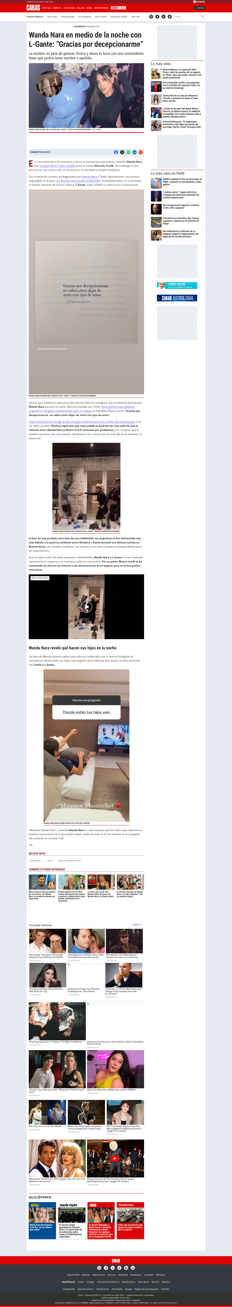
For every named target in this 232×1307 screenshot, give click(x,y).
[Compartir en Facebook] (116, 152)
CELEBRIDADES (80, 26)
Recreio (155, 1281)
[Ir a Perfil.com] (199, 2)
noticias (42, 1205)
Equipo (128, 1289)
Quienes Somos (85, 1289)
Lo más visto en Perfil (167, 173)
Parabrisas (135, 1274)
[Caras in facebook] (157, 17)
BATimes (160, 1274)
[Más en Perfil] (44, 1197)
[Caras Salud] (177, 288)
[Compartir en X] (122, 152)
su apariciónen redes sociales (57, 165)
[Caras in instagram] (151, 17)
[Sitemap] (133, 1268)
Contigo (90, 1281)
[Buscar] (202, 16)
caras (101, 1205)
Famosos (57, 8)
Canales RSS (69, 1289)
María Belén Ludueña (119, 17)
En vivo (200, 8)
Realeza (81, 8)
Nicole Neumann (84, 17)
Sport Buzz (143, 1281)
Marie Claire (99, 1274)
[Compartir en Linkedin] (135, 152)
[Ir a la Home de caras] (33, 9)
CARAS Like (118, 8)
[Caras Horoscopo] (177, 300)
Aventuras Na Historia (108, 1281)
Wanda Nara (89, 176)
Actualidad (69, 8)
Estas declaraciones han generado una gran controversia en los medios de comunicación (82, 422)
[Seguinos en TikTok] (170, 17)
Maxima (166, 1281)
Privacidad (117, 1289)
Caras (81, 1281)
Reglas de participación (146, 1289)
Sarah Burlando (68, 17)
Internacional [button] (101, 8)
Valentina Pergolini (35, 17)
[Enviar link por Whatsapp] (128, 152)
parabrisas (130, 1205)
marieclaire (71, 1205)
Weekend (123, 1274)
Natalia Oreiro (101, 17)
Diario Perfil (73, 1274)
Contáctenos (102, 1289)
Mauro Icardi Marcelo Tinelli (70, 860)
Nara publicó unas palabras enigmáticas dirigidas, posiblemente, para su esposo (82, 409)
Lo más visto (161, 64)
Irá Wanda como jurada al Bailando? (78, 181)
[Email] (141, 152)
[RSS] (126, 1268)
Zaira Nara (135, 17)
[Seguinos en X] (164, 17)
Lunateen (148, 1274)
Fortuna (112, 1274)
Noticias (46, 8)
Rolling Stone (128, 1281)
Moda (89, 8)
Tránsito (165, 1289)
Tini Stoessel (52, 17)
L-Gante (49, 860)
